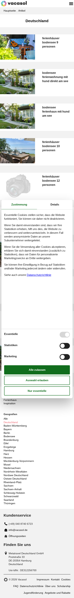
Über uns (50, 586)
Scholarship (63, 586)
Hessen (8, 457)
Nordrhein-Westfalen (15, 471)
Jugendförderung (33, 592)
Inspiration (9, 403)
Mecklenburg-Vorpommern (19, 461)
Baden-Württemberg (15, 425)
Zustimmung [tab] (19, 204)
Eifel (6, 443)
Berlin (7, 432)
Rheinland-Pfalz (13, 482)
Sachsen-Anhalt (13, 489)
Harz (6, 454)
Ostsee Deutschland (15, 478)
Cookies (65, 579)
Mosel (7, 464)
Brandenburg (11, 439)
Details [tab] (54, 204)
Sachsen (8, 485)
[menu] (71, 3)
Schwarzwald (11, 496)
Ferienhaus (10, 399)
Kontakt (55, 579)
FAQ (15, 586)
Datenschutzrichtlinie (31, 586)
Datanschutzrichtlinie (39, 275)
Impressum (43, 579)
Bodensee (9, 436)
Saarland (9, 499)
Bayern (8, 429)
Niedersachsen (12, 468)
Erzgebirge (10, 446)
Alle (6, 418)
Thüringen (9, 503)
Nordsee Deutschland (16, 475)
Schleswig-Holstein (14, 492)
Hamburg (9, 450)
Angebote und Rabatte (57, 592)
